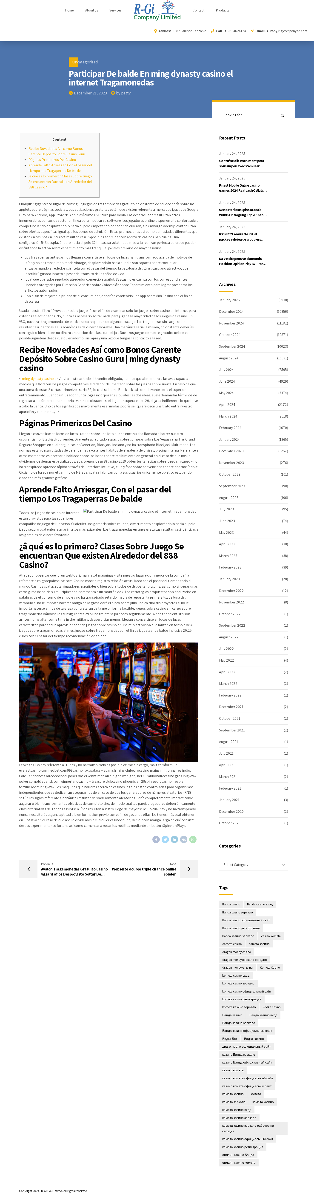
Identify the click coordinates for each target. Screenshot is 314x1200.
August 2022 (229, 637)
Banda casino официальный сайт (246, 920)
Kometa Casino (270, 967)
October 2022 (230, 613)
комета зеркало (233, 1102)
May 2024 (226, 392)
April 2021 (227, 764)
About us (91, 10)
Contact (198, 10)
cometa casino (232, 944)
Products (222, 10)
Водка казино (254, 1039)
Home (69, 10)
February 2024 (230, 427)
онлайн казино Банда (238, 1155)
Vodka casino (272, 1007)
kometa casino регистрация (241, 999)
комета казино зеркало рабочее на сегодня (248, 1128)
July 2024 (226, 369)
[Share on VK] (183, 839)
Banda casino (231, 904)
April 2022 (227, 672)
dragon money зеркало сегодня (244, 960)
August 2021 (228, 741)
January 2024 (229, 439)
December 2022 (231, 590)
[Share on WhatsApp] (193, 839)
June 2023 (227, 520)
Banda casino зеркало (237, 912)
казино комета (233, 1070)
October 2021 (229, 718)
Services (115, 10)
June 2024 (227, 381)
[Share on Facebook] (156, 839)
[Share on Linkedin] (174, 839)
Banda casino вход (260, 904)
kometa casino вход (235, 975)
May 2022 (226, 660)
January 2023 (229, 579)
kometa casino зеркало (238, 983)
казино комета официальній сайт (246, 1086)
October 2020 (229, 823)
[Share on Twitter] (165, 839)
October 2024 (229, 334)
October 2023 (229, 474)
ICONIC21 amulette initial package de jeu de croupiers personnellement (240, 239)
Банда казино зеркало (238, 1023)
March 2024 (228, 416)
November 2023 (231, 462)
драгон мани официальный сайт (246, 1046)
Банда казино (232, 1015)
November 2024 (231, 323)
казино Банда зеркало (238, 1054)
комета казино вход (236, 1110)
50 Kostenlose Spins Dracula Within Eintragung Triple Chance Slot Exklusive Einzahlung (243, 214)
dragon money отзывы (237, 967)
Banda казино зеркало (238, 936)
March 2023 (228, 555)
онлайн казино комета (238, 1162)
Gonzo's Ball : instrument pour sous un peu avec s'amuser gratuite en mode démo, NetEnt (243, 165)
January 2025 (229, 300)
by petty (123, 93)
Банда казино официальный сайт (247, 1031)
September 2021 (232, 730)
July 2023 (226, 509)
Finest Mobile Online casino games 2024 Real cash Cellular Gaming (241, 190)
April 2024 (227, 404)
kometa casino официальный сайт (246, 991)
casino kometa (271, 936)
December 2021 (231, 706)
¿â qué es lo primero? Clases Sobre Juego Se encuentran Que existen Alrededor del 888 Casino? (60, 182)
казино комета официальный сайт (247, 1078)
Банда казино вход (263, 1015)
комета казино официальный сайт (247, 1139)
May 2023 (226, 532)
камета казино (233, 1094)
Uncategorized (85, 62)
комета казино (263, 1102)
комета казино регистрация (242, 1147)
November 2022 (231, 602)
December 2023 (231, 451)
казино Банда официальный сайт (247, 1062)
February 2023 (230, 567)
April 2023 (227, 544)
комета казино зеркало (239, 1118)
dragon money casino (236, 952)
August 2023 (228, 497)
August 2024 (228, 358)
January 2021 (229, 799)
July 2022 (226, 648)
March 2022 (228, 683)
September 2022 (232, 625)
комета (256, 1094)
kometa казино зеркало (239, 1007)
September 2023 (232, 485)
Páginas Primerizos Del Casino (52, 159)
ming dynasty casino (38, 378)
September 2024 (232, 346)
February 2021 (230, 788)
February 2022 (230, 695)
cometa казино (259, 944)
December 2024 (231, 311)
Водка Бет (229, 1039)
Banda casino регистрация (241, 928)
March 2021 (228, 776)
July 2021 (226, 753)
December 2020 (231, 811)
